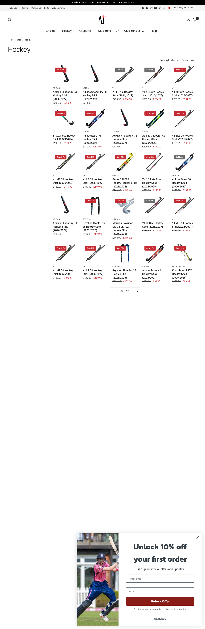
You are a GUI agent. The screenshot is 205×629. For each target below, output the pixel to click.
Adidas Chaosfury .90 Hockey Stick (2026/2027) (65, 95)
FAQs (46, 8)
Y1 (113, 88)
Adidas (56, 88)
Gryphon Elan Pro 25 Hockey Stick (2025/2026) (124, 274)
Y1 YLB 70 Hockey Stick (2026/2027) (182, 137)
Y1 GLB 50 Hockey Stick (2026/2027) (152, 225)
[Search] (10, 19)
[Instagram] (151, 8)
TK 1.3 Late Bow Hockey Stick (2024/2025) (151, 183)
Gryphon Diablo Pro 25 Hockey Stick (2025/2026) (94, 227)
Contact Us (36, 8)
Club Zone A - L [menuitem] (107, 30)
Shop (19, 40)
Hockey (28, 40)
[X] (147, 8)
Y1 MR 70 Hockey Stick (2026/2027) (63, 181)
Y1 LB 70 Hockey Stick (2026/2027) (93, 181)
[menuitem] (14, 8)
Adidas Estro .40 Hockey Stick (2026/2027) (151, 274)
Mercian (116, 219)
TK (143, 175)
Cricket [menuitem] (50, 30)
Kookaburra (178, 267)
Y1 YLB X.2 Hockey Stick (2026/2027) (153, 93)
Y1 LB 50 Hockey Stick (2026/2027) (93, 272)
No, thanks (160, 619)
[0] (194, 19)
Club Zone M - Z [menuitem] (134, 30)
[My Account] (188, 19)
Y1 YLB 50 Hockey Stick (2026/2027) (182, 225)
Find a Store (13, 8)
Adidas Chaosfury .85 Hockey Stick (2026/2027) (95, 95)
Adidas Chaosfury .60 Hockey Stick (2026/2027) (65, 227)
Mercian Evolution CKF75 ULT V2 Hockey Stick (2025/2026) (122, 228)
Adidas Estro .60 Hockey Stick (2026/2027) (181, 183)
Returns (25, 8)
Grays (115, 175)
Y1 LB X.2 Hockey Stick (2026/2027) (122, 93)
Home (10, 40)
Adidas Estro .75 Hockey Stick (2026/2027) (92, 139)
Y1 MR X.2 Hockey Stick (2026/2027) (182, 93)
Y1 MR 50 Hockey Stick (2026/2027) (63, 272)
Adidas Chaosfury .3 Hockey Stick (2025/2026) (153, 139)
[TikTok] (160, 8)
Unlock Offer (160, 601)
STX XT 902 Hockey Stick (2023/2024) (64, 137)
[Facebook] (143, 8)
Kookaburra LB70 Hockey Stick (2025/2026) (182, 274)
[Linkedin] (164, 8)
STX (55, 132)
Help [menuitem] (154, 30)
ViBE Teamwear (58, 8)
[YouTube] (155, 8)
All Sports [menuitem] (85, 30)
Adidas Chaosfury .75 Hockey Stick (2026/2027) (124, 139)
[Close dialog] (198, 537)
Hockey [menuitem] (67, 30)
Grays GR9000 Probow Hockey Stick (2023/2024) (124, 183)
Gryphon (87, 219)
